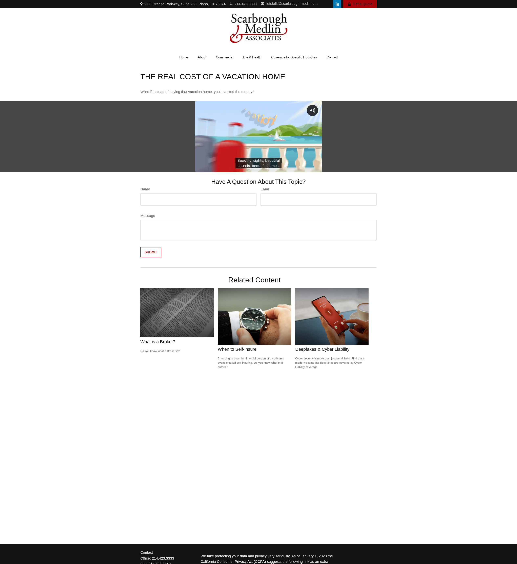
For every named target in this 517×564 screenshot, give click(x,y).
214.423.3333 (245, 4)
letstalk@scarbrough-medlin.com (292, 4)
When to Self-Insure (237, 349)
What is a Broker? (157, 341)
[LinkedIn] (337, 4)
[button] (183, 57)
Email (265, 189)
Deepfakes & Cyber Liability (322, 349)
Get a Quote (362, 4)
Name (145, 189)
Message (147, 216)
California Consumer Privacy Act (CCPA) (233, 562)
